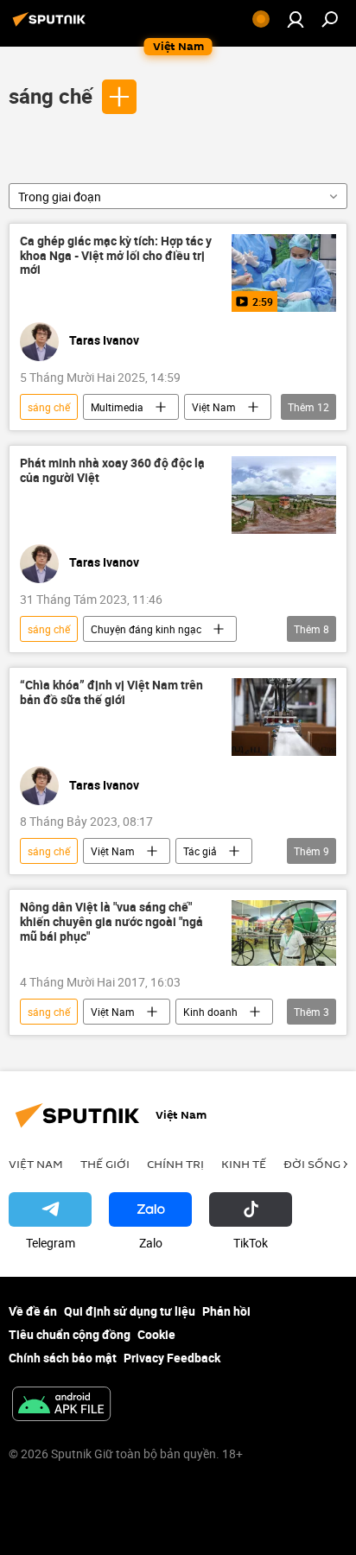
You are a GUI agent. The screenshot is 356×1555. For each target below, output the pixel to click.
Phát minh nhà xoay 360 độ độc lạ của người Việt (112, 471)
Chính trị (175, 1163)
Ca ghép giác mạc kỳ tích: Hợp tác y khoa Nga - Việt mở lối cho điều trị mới (116, 256)
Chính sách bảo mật (63, 1357)
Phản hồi (226, 1311)
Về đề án (33, 1311)
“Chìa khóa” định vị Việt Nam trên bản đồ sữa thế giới (111, 693)
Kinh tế (243, 1163)
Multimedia (117, 407)
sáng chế (50, 96)
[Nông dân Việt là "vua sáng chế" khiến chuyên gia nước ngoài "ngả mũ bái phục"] (284, 932)
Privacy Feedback (172, 1357)
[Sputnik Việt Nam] (52, 25)
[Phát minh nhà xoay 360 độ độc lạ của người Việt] (284, 495)
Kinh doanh (210, 1012)
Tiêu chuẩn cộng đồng (69, 1334)
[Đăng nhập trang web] (295, 19)
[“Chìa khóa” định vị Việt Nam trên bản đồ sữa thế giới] (284, 717)
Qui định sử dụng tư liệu (129, 1311)
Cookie (156, 1334)
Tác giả (200, 851)
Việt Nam (214, 407)
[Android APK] (61, 1406)
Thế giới (105, 1163)
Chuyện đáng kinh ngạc (146, 629)
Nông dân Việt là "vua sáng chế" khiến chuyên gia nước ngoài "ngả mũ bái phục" (111, 922)
